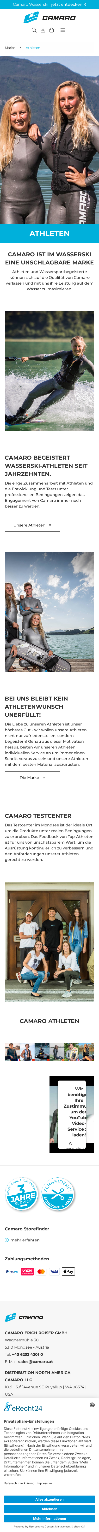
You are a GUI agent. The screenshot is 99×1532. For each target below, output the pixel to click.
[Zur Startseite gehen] (49, 17)
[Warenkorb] (51, 30)
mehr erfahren (25, 1240)
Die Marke (29, 777)
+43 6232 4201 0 (27, 1354)
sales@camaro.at (35, 1361)
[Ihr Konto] (43, 30)
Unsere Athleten (29, 525)
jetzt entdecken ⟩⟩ (68, 4)
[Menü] (62, 30)
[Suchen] (34, 30)
